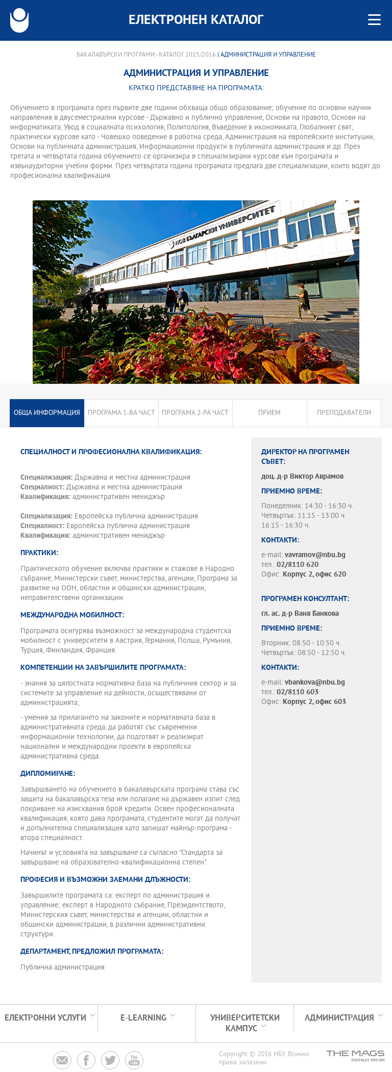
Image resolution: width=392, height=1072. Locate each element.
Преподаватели (344, 413)
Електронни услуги (45, 1018)
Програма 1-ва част (121, 413)
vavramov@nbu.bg (315, 555)
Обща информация (47, 413)
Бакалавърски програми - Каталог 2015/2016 (146, 55)
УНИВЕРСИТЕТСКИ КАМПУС (245, 1023)
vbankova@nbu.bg (315, 683)
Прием (269, 413)
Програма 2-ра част (195, 413)
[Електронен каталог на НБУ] (19, 20)
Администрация (339, 1018)
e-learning (143, 1018)
